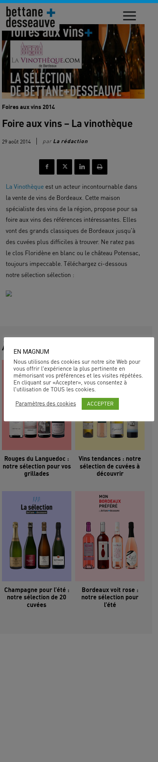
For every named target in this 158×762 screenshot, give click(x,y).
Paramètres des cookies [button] (45, 403)
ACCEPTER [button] (100, 403)
